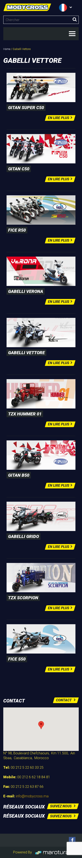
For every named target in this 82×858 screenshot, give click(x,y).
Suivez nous (61, 806)
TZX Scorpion (23, 597)
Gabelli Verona (25, 291)
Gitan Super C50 (26, 107)
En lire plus (58, 118)
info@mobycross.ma (32, 796)
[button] (41, 725)
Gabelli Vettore (26, 352)
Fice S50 (17, 659)
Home (6, 49)
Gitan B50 (18, 475)
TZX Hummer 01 (25, 414)
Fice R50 (17, 230)
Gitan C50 (18, 168)
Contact (64, 700)
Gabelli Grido (23, 536)
